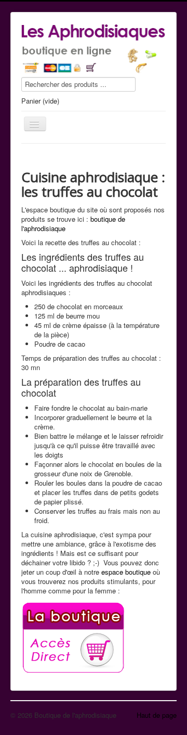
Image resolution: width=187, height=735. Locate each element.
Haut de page (157, 715)
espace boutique (126, 572)
